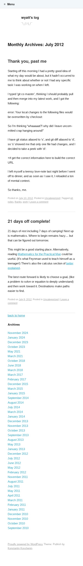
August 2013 (16, 439)
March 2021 (15, 356)
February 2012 (17, 472)
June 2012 (14, 463)
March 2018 (15, 370)
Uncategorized (52, 198)
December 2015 (18, 384)
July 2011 (14, 486)
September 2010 (18, 528)
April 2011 (14, 495)
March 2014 (15, 411)
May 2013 (14, 444)
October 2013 (16, 430)
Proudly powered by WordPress (25, 544)
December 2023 (18, 342)
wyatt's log (30, 17)
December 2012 (18, 453)
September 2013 (18, 435)
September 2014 (18, 398)
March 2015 (15, 388)
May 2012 (14, 467)
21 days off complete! (29, 221)
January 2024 (16, 337)
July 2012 (14, 458)
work (25, 202)
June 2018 (14, 365)
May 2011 (14, 490)
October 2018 (16, 360)
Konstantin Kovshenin (20, 548)
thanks (18, 202)
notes (11, 202)
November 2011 (18, 477)
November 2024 (18, 332)
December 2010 (18, 514)
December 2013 (18, 421)
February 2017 (17, 379)
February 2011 (17, 504)
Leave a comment (39, 202)
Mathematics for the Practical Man (39, 254)
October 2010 (16, 523)
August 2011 (15, 481)
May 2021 (14, 351)
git (71, 198)
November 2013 (18, 425)
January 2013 (16, 449)
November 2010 (18, 518)
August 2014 (16, 402)
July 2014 (14, 407)
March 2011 (15, 500)
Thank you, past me (27, 61)
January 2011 (16, 509)
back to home (16, 315)
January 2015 (16, 393)
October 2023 (16, 346)
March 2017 (15, 374)
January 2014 (16, 416)
